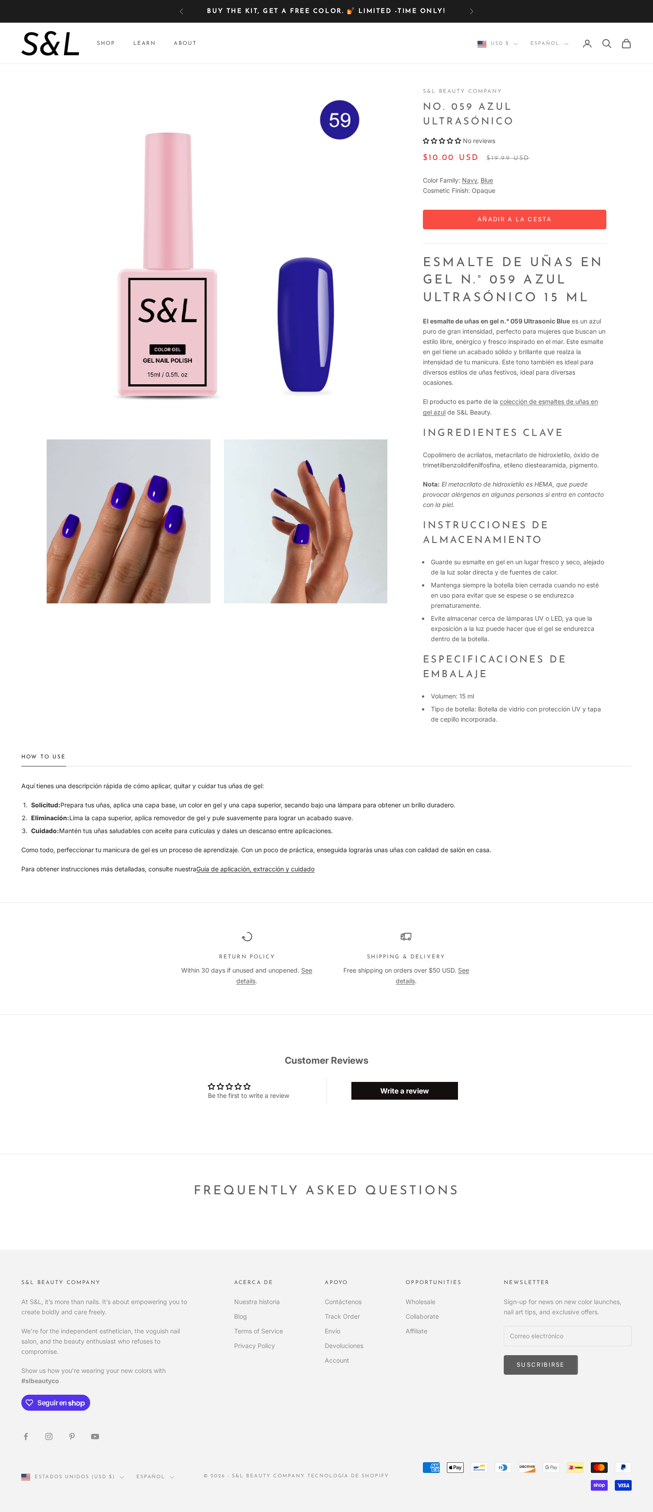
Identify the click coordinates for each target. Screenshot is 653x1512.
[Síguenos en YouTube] (95, 1436)
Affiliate (416, 1331)
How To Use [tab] (43, 757)
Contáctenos (343, 1301)
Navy (469, 180)
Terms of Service (258, 1331)
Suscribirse (541, 1364)
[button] (442, 140)
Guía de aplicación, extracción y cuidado (255, 869)
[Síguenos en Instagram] (48, 1436)
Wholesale (420, 1301)
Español (545, 43)
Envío (332, 1331)
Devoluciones (344, 1345)
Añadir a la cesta (515, 219)
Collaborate (422, 1316)
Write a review (404, 1090)
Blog (240, 1316)
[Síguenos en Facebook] (25, 1436)
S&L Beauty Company (462, 91)
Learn (144, 43)
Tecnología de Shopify (348, 1476)
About (185, 43)
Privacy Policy (254, 1345)
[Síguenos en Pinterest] (72, 1436)
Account (337, 1360)
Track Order (342, 1316)
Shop (106, 43)
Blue (487, 180)
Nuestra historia (257, 1301)
